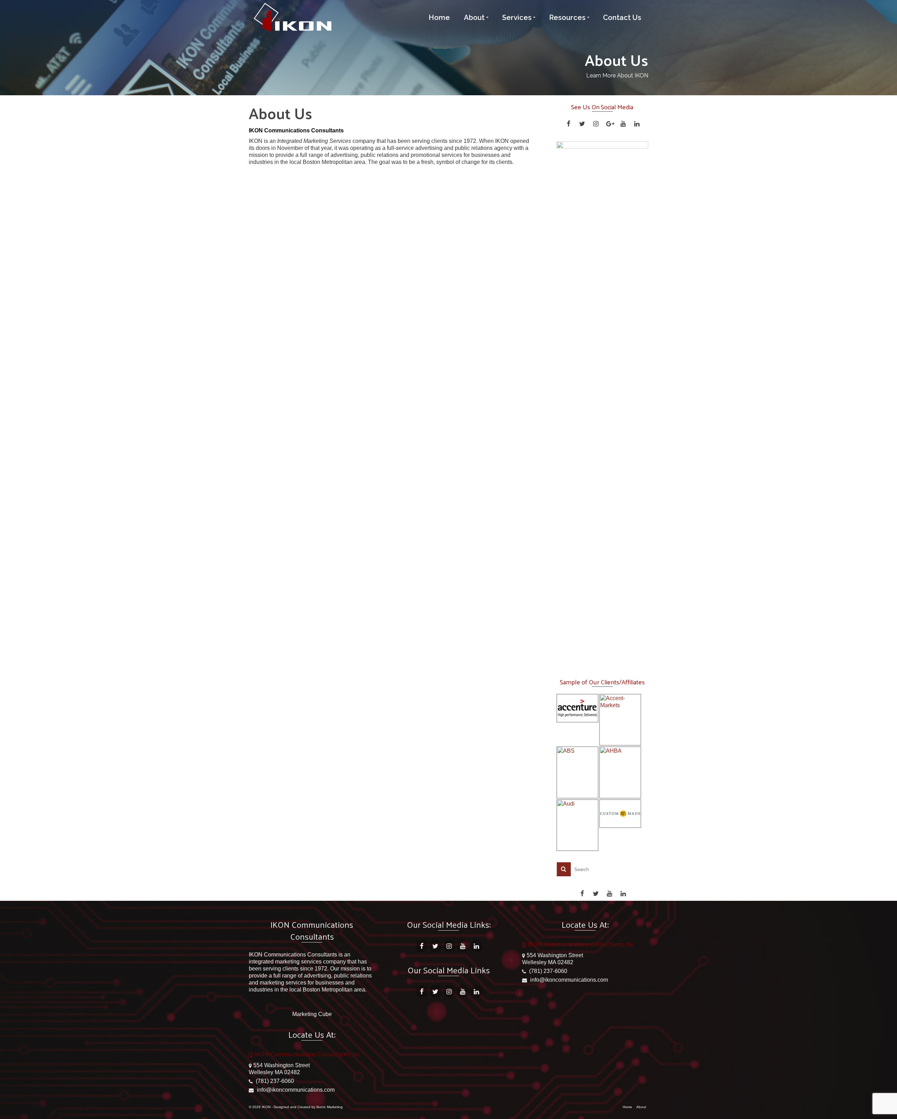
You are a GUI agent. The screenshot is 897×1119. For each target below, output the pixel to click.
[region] (602, 404)
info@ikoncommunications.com (295, 1090)
